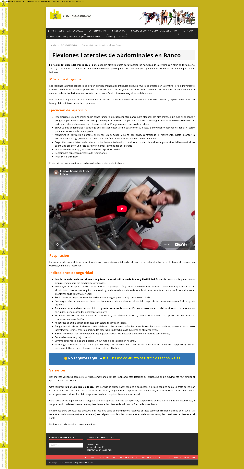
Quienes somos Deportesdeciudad (181, 457)
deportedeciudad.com (84, 462)
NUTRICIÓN (187, 30)
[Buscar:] (66, 445)
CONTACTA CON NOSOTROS (100, 450)
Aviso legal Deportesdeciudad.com (100, 457)
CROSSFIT (122, 36)
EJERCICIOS (119, 30)
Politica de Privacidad (151, 457)
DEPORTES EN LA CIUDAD (70, 30)
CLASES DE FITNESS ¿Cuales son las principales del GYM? (73, 36)
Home (53, 30)
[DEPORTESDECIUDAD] (70, 15)
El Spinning (110, 36)
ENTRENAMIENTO (97, 30)
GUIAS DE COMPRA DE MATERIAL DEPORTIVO (155, 30)
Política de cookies (128, 457)
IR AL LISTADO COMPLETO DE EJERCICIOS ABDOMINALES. (142, 358)
